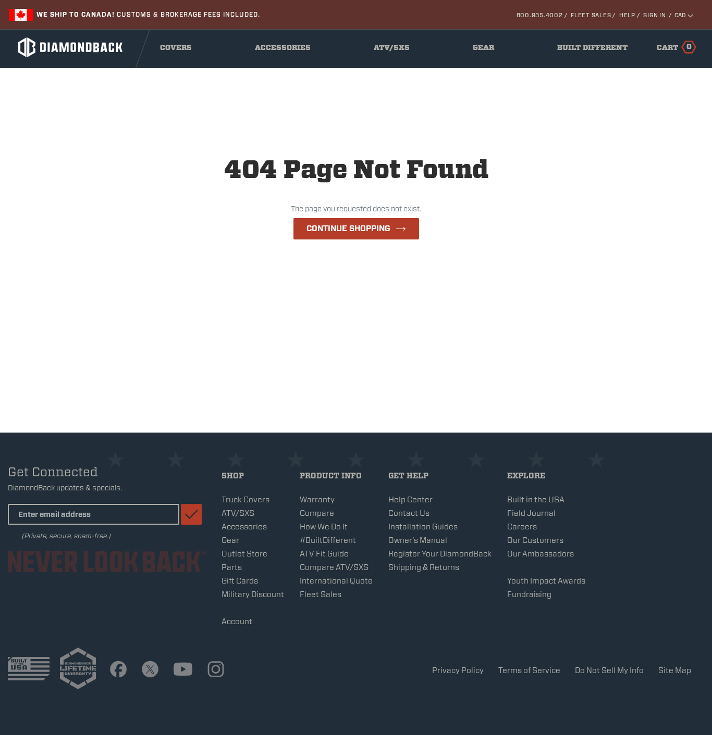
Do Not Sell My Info (609, 670)
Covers (179, 50)
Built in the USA (535, 499)
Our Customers (535, 540)
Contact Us (408, 513)
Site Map (674, 670)
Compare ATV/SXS (334, 567)
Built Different (592, 50)
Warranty (317, 499)
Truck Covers (245, 499)
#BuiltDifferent (328, 540)
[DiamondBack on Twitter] (150, 670)
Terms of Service (529, 670)
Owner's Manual (417, 540)
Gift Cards (240, 581)
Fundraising (529, 594)
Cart (674, 47)
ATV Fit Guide (324, 554)
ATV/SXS (395, 50)
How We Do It (324, 526)
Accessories (285, 50)
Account (237, 621)
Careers (522, 526)
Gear (486, 50)
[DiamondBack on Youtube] (183, 670)
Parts (232, 567)
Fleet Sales (591, 15)
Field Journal (531, 513)
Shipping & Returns (423, 567)
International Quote (336, 581)
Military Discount (253, 594)
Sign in (654, 15)
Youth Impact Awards (546, 581)
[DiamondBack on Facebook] (118, 670)
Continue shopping (348, 228)
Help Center (410, 499)
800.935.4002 (540, 15)
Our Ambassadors (540, 554)
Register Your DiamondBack (440, 554)
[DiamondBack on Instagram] (215, 670)
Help (627, 15)
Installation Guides (423, 526)
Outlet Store (244, 554)
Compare (317, 513)
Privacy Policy (458, 670)
